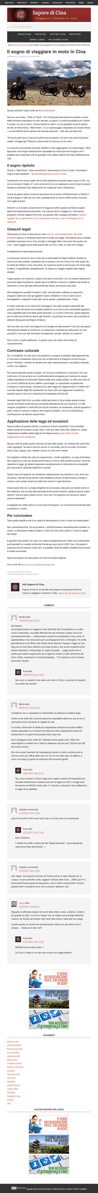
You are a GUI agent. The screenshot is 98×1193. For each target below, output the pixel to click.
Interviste (10, 1070)
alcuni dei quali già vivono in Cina (49, 173)
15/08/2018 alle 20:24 (29, 620)
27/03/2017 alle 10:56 (29, 812)
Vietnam (10, 1099)
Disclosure (48, 1189)
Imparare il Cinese (14, 1063)
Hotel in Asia (12, 1059)
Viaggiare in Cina (24, 572)
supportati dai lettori (20, 45)
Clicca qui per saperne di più (71, 592)
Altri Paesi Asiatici (14, 1045)
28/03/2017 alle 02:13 (29, 707)
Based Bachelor (47, 110)
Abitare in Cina (13, 1041)
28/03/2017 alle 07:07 (33, 773)
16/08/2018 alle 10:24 (33, 674)
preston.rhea (50, 564)
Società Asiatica (13, 1085)
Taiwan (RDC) (12, 1088)
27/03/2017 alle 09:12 (29, 906)
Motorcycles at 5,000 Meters (31, 564)
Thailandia (11, 1092)
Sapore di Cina (49, 15)
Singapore (11, 1081)
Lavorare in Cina (13, 1074)
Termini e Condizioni (80, 1189)
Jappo (22, 902)
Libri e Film (11, 1077)
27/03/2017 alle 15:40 (33, 832)
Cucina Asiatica (13, 1052)
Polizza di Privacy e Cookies (62, 1189)
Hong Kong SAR (13, 1056)
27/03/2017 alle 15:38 (33, 941)
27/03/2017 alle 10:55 (29, 870)
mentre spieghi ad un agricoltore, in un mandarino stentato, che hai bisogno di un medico (46, 218)
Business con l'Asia (14, 1048)
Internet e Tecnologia (15, 1067)
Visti (9, 1103)
